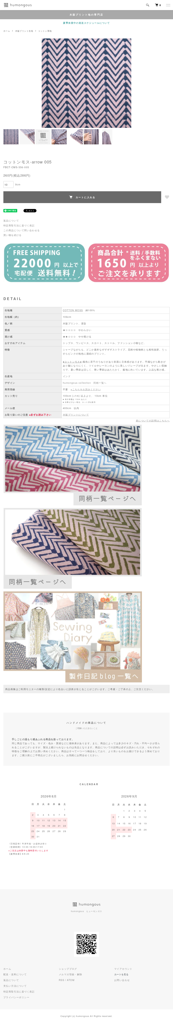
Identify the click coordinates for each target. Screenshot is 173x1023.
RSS (61, 980)
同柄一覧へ (99, 382)
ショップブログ (68, 968)
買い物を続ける (12, 235)
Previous (46, 83)
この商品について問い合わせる (21, 230)
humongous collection (77, 382)
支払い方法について (15, 985)
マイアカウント (123, 968)
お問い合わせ (122, 980)
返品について (11, 220)
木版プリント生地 (24, 30)
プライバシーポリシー (16, 997)
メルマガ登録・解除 (70, 974)
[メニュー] (168, 5)
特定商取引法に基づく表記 (19, 225)
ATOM (71, 980)
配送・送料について (15, 974)
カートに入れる (86, 197)
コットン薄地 (45, 30)
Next (126, 83)
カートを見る (121, 974)
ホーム (6, 30)
